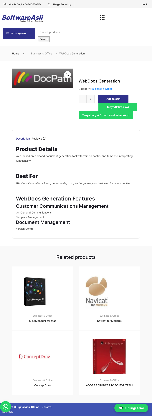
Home (15, 53)
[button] (67, 74)
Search (43, 39)
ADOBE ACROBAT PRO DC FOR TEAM (109, 385)
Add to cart (113, 98)
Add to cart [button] (45, 407)
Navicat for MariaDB (109, 320)
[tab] (23, 139)
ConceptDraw (42, 385)
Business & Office (41, 53)
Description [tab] (23, 138)
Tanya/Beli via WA (118, 107)
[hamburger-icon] (102, 18)
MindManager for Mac (42, 320)
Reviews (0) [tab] (39, 138)
